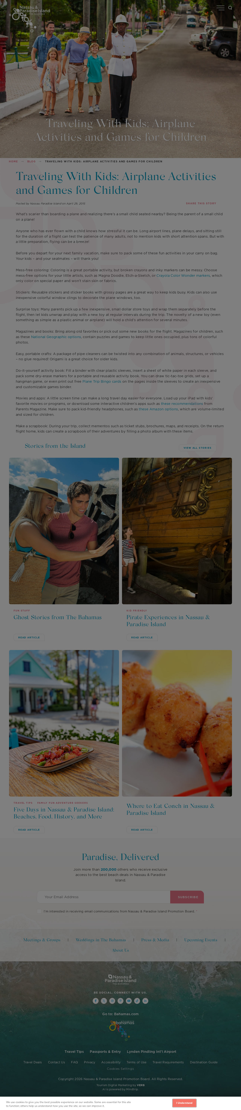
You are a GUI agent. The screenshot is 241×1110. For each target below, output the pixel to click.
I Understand (184, 1103)
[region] (120, 1103)
